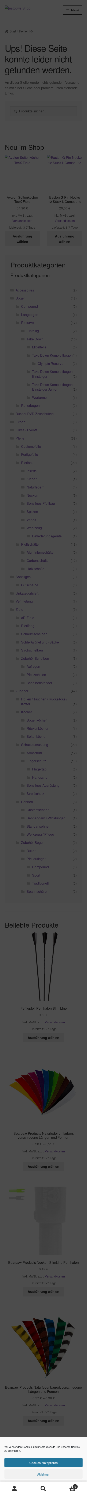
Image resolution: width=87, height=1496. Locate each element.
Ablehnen (43, 1474)
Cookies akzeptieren (43, 1462)
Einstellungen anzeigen (43, 1486)
